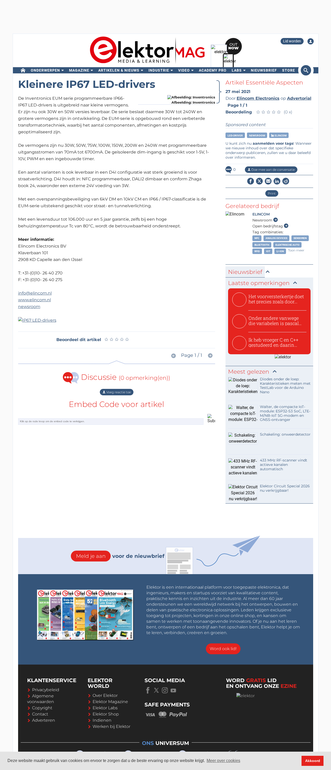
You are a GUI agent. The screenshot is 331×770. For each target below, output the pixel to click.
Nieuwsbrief (264, 70)
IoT (268, 251)
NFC (256, 238)
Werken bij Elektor (111, 726)
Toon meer (296, 250)
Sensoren (300, 238)
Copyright (42, 707)
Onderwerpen (45, 70)
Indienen (102, 720)
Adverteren (43, 720)
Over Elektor (105, 695)
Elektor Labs (105, 707)
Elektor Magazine (110, 701)
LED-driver (235, 135)
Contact (40, 714)
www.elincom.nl (34, 299)
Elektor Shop (106, 714)
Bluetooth (261, 244)
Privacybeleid (45, 689)
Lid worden (292, 41)
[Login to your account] (310, 41)
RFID (257, 251)
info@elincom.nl (35, 293)
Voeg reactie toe (118, 392)
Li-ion (280, 251)
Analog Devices (276, 238)
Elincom (280, 135)
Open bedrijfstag (268, 226)
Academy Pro (213, 70)
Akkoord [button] (312, 761)
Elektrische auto (287, 244)
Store (288, 70)
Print (272, 193)
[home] (23, 70)
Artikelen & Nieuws (118, 70)
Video (184, 70)
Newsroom (257, 135)
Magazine (79, 70)
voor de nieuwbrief (120, 556)
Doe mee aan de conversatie (273, 170)
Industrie (158, 70)
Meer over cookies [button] (223, 760)
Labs (237, 70)
